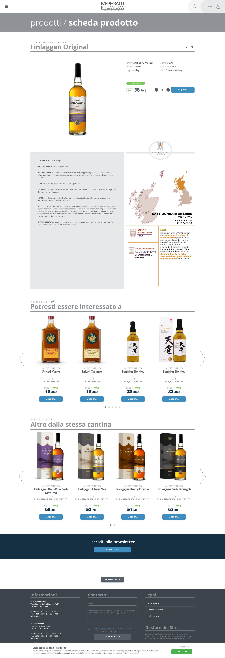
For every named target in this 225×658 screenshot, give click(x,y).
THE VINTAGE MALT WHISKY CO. (44, 42)
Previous (22, 359)
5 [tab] (119, 407)
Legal (188, 638)
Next (203, 359)
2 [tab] (109, 407)
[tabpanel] (50, 358)
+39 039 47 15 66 (41, 606)
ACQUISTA (51, 399)
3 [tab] (112, 407)
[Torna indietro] (186, 46)
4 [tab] (116, 407)
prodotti (45, 22)
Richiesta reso (112, 579)
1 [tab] (105, 407)
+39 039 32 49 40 (41, 628)
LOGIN (209, 6)
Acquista (183, 90)
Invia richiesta (112, 637)
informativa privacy (104, 628)
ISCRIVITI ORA (112, 549)
